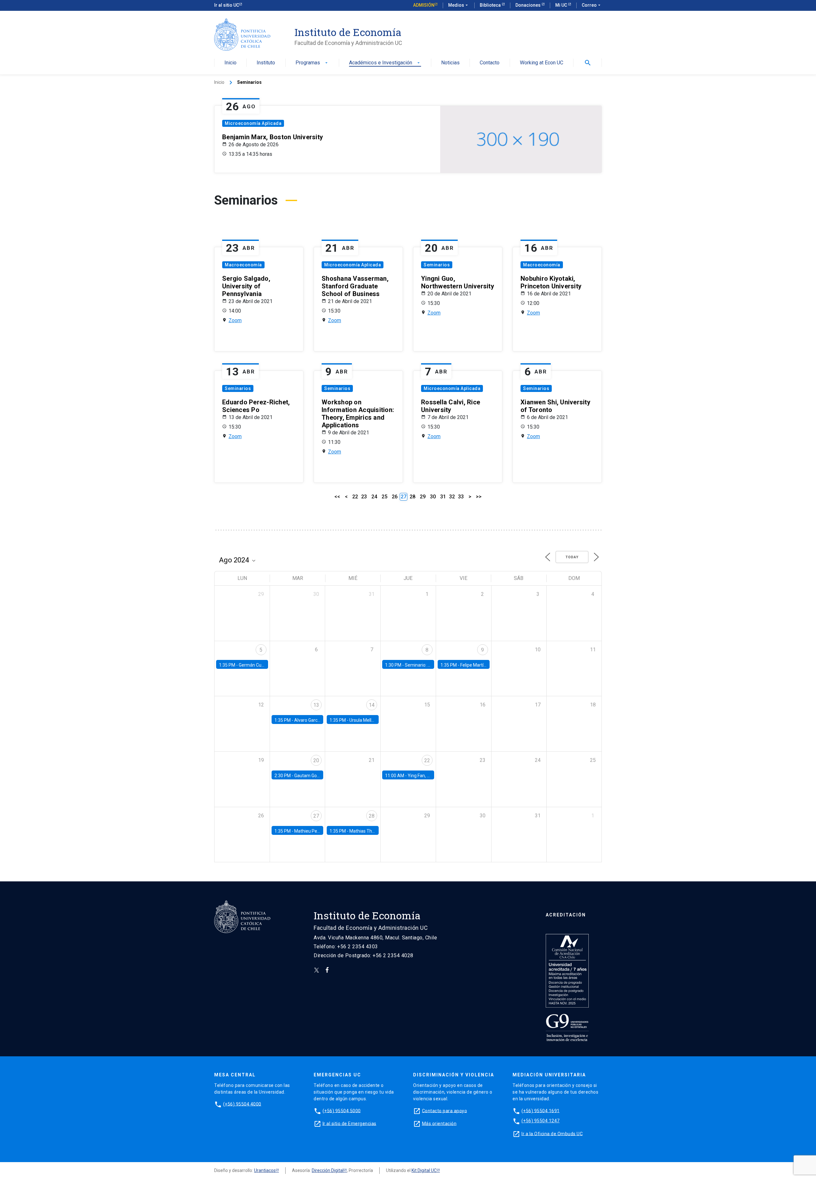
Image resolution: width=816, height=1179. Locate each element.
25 (384, 497)
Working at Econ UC (541, 63)
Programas (312, 63)
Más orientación (439, 1123)
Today (572, 557)
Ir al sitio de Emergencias (349, 1123)
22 (355, 497)
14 (372, 705)
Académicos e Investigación (385, 63)
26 (394, 497)
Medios (458, 5)
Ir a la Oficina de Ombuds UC (552, 1133)
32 (452, 497)
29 (423, 497)
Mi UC (561, 5)
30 (433, 497)
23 (364, 497)
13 (316, 705)
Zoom (235, 320)
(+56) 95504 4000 (242, 1103)
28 (412, 497)
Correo (592, 5)
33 (461, 497)
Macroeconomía (243, 264)
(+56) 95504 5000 (342, 1110)
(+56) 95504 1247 (540, 1120)
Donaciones (528, 5)
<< (337, 497)
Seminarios (437, 264)
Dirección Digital (328, 1170)
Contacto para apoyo (444, 1110)
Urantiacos (265, 1170)
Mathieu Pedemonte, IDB (319, 831)
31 (443, 497)
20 (316, 760)
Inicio (230, 63)
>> (479, 497)
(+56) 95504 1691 (540, 1110)
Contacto (489, 63)
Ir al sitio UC (226, 5)
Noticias (450, 63)
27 (316, 816)
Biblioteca (491, 5)
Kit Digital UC (424, 1170)
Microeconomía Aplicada (253, 123)
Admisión (423, 5)
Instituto (266, 63)
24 (374, 497)
